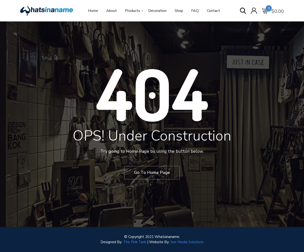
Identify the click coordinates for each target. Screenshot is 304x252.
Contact (213, 10)
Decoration (157, 10)
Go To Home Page (152, 172)
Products (132, 10)
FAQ (195, 10)
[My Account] (254, 11)
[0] (265, 11)
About (111, 10)
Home (93, 10)
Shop (179, 10)
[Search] (243, 11)
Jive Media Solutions (187, 242)
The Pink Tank (134, 242)
